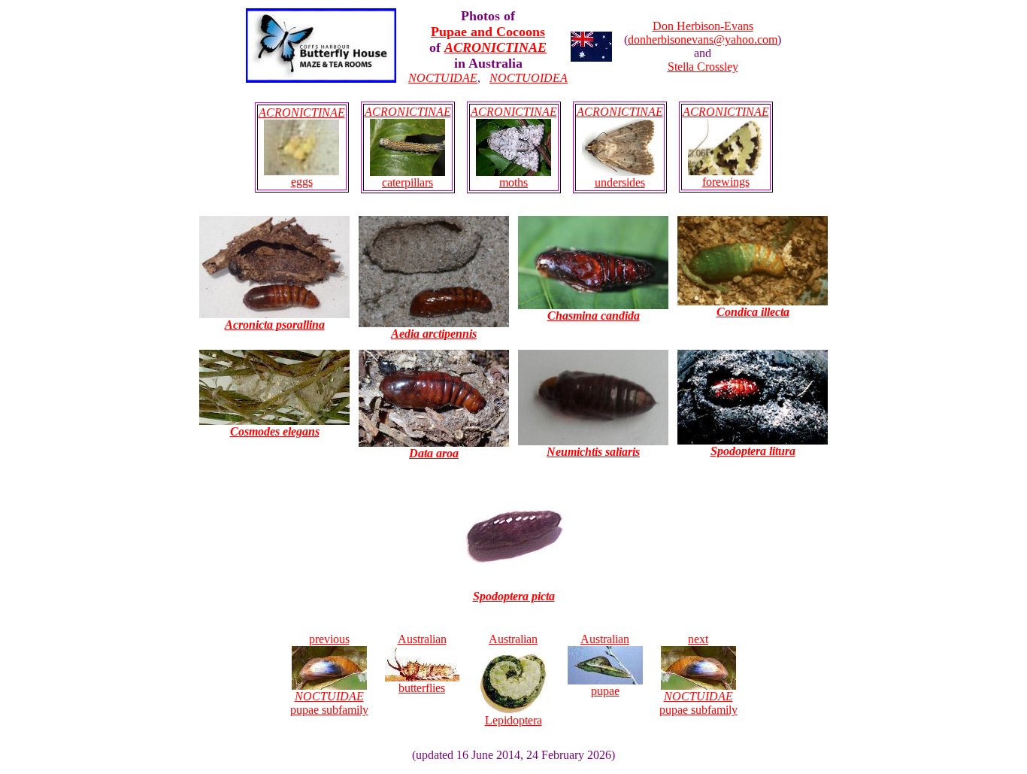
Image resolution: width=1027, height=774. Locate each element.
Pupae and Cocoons (488, 31)
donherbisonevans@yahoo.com (702, 39)
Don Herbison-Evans (703, 26)
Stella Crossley (703, 66)
